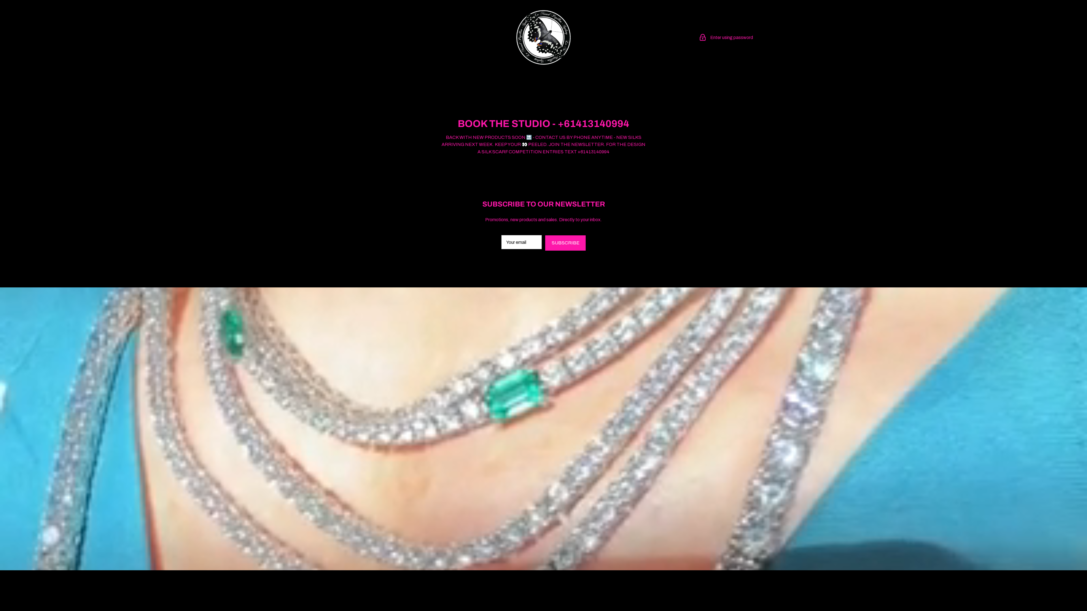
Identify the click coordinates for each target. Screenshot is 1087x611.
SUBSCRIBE (565, 242)
